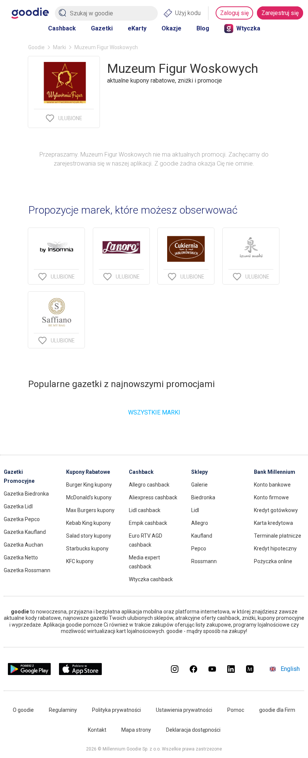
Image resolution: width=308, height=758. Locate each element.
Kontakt (97, 730)
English (290, 668)
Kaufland (201, 536)
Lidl (195, 510)
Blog (202, 28)
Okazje (171, 28)
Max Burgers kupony (90, 510)
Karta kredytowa (273, 523)
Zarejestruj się (280, 13)
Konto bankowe (272, 485)
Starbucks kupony (87, 549)
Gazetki (102, 28)
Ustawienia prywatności (184, 710)
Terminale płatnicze (277, 536)
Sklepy (199, 472)
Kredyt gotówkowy (276, 510)
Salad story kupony (88, 536)
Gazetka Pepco (22, 519)
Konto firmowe (271, 497)
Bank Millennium (274, 472)
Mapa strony (136, 730)
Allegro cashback (149, 485)
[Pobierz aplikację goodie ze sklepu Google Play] (29, 673)
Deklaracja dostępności (193, 730)
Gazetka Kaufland (25, 532)
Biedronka (203, 497)
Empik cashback (148, 523)
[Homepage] (30, 13)
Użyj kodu (188, 13)
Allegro (199, 523)
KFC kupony (80, 561)
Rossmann (204, 561)
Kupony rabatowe (88, 472)
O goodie (23, 710)
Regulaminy (63, 710)
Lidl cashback (144, 510)
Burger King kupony (89, 485)
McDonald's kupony (89, 497)
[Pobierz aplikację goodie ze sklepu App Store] (80, 673)
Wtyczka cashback (151, 579)
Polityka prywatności (116, 710)
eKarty (137, 28)
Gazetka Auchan (23, 545)
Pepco (198, 549)
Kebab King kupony (88, 523)
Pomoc (235, 710)
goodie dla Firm (277, 710)
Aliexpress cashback (153, 497)
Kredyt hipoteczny (275, 549)
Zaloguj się (234, 13)
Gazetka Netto (21, 558)
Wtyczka (248, 28)
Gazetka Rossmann (27, 570)
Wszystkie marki (154, 412)
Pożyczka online (273, 561)
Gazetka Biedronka (26, 494)
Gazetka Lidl (18, 506)
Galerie (199, 485)
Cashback (62, 28)
